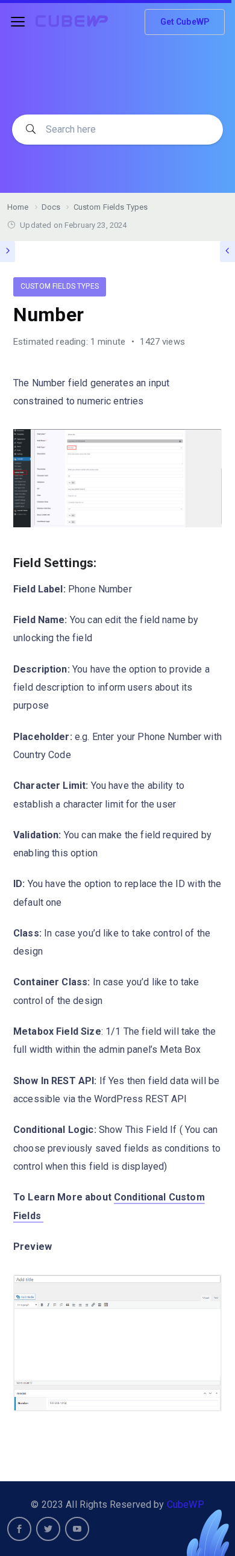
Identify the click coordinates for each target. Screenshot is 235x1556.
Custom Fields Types (59, 286)
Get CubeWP (185, 22)
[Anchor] (102, 561)
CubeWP (185, 1504)
